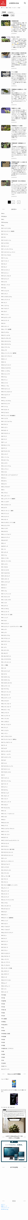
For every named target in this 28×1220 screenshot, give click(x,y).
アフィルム (5, 258)
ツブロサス (5, 567)
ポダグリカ (5, 837)
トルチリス (5, 605)
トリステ (5, 602)
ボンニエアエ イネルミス (8, 828)
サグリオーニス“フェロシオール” (10, 475)
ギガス (4, 397)
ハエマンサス (6, 650)
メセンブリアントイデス (8, 900)
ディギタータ (6, 579)
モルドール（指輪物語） (8, 917)
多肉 (4, 1015)
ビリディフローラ (7, 703)
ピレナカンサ (6, 712)
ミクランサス (6, 873)
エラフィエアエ (6, 335)
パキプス (5, 674)
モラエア (5, 911)
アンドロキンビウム (7, 296)
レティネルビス (6, 965)
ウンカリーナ (6, 326)
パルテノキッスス (7, 692)
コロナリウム (6, 460)
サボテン (5, 481)
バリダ (4, 668)
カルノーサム (6, 386)
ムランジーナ (6, 888)
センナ (4, 543)
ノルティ (5, 647)
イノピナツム (6, 305)
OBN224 (5, 216)
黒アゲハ (5, 1066)
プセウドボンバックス (8, 766)
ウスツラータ (6, 320)
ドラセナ (5, 620)
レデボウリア (6, 971)
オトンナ (5, 359)
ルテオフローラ (6, 956)
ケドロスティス (6, 433)
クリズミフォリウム (7, 421)
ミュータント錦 (6, 876)
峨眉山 (4, 1021)
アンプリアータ (6, 299)
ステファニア (6, 513)
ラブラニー (5, 950)
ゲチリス (5, 448)
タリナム (5, 555)
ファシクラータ (6, 715)
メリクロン (5, 903)
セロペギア (5, 540)
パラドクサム (6, 689)
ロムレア (5, 983)
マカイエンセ (6, 843)
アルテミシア (6, 279)
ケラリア (5, 436)
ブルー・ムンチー (7, 754)
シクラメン (5, 492)
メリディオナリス (7, 906)
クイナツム (5, 406)
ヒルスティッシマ (7, 697)
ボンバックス (6, 831)
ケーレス (5, 442)
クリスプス (5, 418)
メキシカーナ (6, 894)
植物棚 (4, 1036)
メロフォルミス (6, 908)
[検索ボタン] (25, 3)
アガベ (4, 237)
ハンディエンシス (7, 662)
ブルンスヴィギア (7, 751)
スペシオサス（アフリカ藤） (9, 522)
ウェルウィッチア (7, 317)
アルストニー (6, 273)
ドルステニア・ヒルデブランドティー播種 (12, 626)
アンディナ (5, 293)
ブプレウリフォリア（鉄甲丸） (10, 739)
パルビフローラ (6, 695)
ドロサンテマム (6, 635)
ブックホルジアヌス (7, 736)
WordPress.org (4, 1209)
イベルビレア (6, 308)
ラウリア (5, 938)
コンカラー (5, 463)
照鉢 (4, 1039)
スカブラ (5, 507)
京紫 (4, 1004)
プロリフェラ (6, 793)
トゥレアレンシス (7, 593)
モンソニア (5, 920)
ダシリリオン (6, 558)
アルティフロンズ (7, 276)
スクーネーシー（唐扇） (8, 510)
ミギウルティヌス (7, 870)
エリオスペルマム (7, 341)
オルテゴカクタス (7, 368)
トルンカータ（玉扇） (8, 614)
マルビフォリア (6, 864)
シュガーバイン (6, 495)
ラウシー (5, 935)
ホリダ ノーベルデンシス (8, 813)
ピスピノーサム (6, 709)
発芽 (4, 1042)
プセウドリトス (6, 769)
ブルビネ (5, 748)
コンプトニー (6, 469)
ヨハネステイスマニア (8, 932)
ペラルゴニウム (6, 807)
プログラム (5, 790)
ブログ (4, 760)
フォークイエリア (7, 724)
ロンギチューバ (6, 986)
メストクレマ (6, 897)
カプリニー (5, 380)
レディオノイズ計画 (7, 968)
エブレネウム (6, 332)
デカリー (5, 588)
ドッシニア (5, 617)
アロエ (4, 287)
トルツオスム (6, 608)
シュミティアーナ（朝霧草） (9, 498)
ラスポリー (5, 944)
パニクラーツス (6, 686)
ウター (4, 323)
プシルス (5, 763)
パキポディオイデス (7, 683)
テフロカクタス (6, 573)
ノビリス (5, 644)
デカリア (5, 585)
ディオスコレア (6, 576)
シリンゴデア (6, 501)
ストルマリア (6, 516)
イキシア (5, 302)
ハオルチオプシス (7, 656)
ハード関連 (5, 665)
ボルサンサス (6, 822)
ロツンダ (5, 977)
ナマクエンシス (6, 638)
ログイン (3, 1204)
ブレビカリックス (7, 757)
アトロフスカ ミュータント (9, 252)
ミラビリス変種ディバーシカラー (10, 885)
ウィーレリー (6, 314)
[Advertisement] (14, 1184)
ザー (4, 490)
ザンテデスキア (6, 487)
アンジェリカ (6, 290)
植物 (4, 1030)
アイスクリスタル (7, 228)
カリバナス (5, 383)
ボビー (4, 819)
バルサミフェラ (6, 671)
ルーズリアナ (6, 959)
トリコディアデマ (7, 599)
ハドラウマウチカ (7, 659)
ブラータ (5, 745)
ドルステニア (6, 623)
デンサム (5, 591)
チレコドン (6, 15)
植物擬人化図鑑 (6, 1033)
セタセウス (5, 531)
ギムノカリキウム (7, 400)
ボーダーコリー (6, 834)
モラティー (5, 914)
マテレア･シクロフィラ (8, 861)
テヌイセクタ (6, 570)
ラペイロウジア (6, 953)
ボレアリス (5, 825)
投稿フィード (4, 1206)
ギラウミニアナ (6, 403)
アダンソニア (6, 246)
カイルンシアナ (6, 374)
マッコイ (5, 858)
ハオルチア (5, 653)
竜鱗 (4, 1045)
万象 (4, 998)
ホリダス (5, 816)
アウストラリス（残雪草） (9, 231)
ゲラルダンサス (6, 451)
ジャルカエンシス (7, 504)
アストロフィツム (7, 240)
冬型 (4, 1007)
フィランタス (6, 718)
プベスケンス (6, 778)
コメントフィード (5, 1207)
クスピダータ (6, 409)
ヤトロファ (5, 923)
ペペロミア (5, 804)
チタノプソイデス (7, 561)
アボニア (5, 264)
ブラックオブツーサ (7, 742)
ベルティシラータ (7, 802)
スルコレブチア (6, 525)
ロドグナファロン (7, 980)
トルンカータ (6, 611)
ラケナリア (5, 941)
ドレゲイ (5, 629)
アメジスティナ (6, 270)
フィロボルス (6, 721)
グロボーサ (5, 430)
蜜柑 (4, 1054)
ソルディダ (5, 552)
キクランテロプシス (7, 391)
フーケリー (5, 733)
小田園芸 (5, 1018)
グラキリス (5, 424)
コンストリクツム (7, 466)
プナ (4, 775)
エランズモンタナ (7, 338)
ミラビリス (5, 879)
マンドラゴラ (6, 867)
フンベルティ (6, 730)
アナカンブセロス (7, 255)
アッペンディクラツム (8, 249)
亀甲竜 (4, 1001)
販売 (4, 1057)
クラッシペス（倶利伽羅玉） (9, 415)
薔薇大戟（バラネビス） (8, 1048)
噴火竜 (4, 1009)
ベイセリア (5, 799)
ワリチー (5, 989)
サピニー (5, 478)
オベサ (4, 362)
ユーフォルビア (6, 926)
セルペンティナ (6, 537)
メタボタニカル (14, 3)
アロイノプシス (6, 284)
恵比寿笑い (5, 1024)
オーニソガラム (6, 371)
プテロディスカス (7, 772)
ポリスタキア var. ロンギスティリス (11, 840)
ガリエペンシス (6, 389)
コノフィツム (6, 457)
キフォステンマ (6, 394)
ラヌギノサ (5, 947)
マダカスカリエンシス (8, 852)
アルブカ (5, 281)
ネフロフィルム (6, 641)
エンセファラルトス (7, 356)
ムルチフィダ (6, 891)
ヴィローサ (5, 992)
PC (3, 219)
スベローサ (5, 519)
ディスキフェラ (6, 582)
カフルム (5, 377)
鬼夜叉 (4, 1063)
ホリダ (4, 810)
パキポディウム (6, 677)
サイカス (5, 472)
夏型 (4, 1012)
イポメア (5, 311)
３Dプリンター (6, 1069)
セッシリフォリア (7, 534)
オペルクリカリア (7, 365)
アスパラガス (6, 243)
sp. (3, 225)
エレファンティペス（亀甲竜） (10, 353)
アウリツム (5, 234)
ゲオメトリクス (6, 445)
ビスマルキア (6, 701)
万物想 (4, 995)
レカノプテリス (6, 962)
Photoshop (5, 222)
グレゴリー (5, 427)
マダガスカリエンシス (8, 855)
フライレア (5, 727)
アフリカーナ (6, 261)
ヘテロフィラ (6, 796)
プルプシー (5, 787)
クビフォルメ (6, 412)
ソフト (4, 549)
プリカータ (5, 784)
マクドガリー (6, 846)
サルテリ (5, 484)
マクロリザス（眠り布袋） (9, 849)
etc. (4, 213)
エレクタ (5, 350)
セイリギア (5, 528)
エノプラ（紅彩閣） (7, 329)
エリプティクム (6, 347)
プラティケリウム (7, 781)
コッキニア (5, 454)
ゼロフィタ (5, 546)
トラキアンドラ (6, 596)
